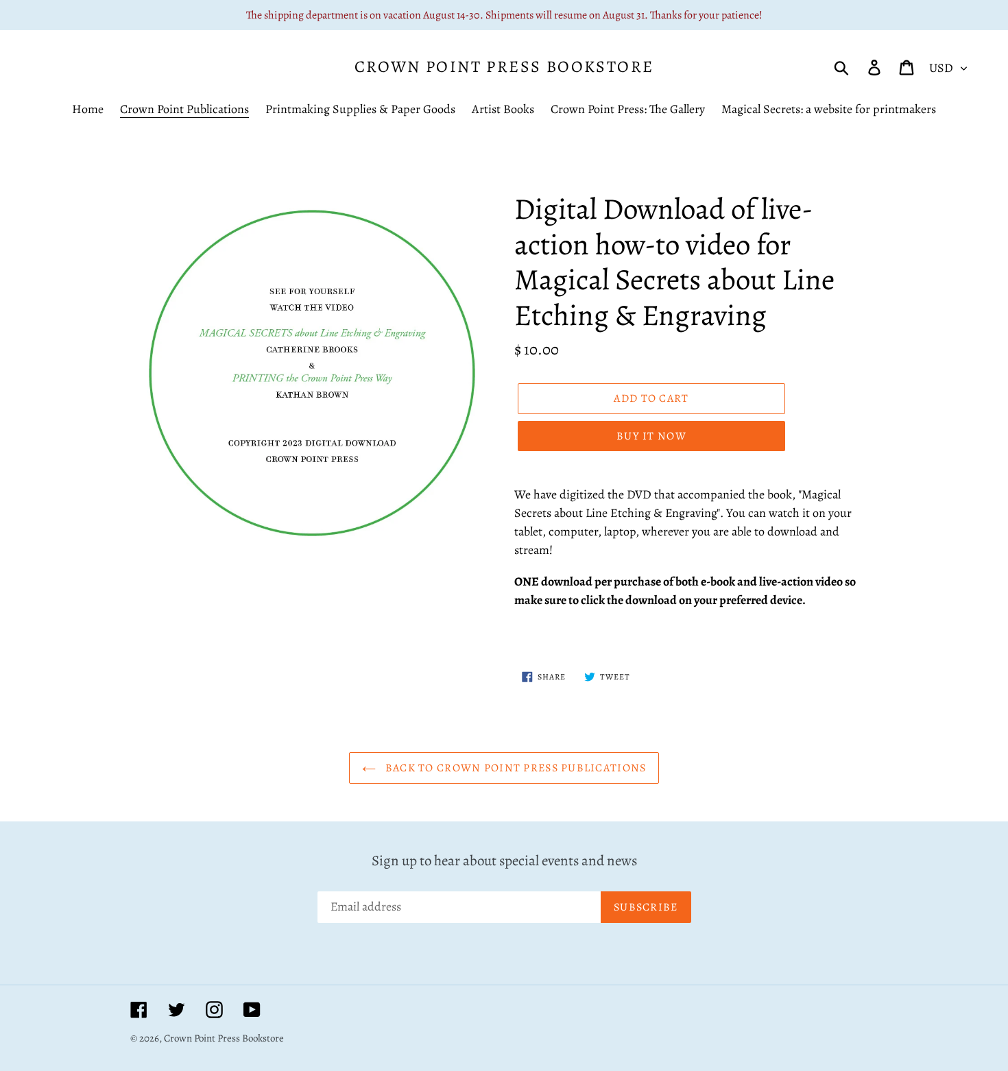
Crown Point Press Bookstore (504, 67)
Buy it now (651, 436)
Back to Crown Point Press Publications (515, 767)
